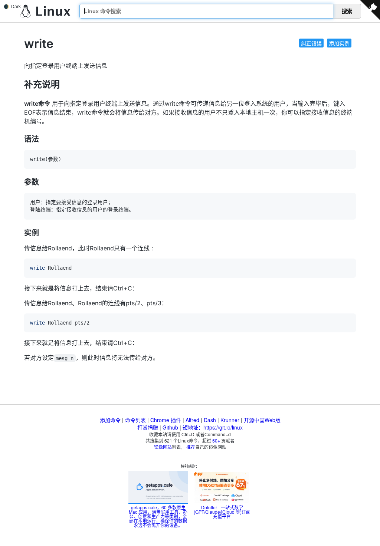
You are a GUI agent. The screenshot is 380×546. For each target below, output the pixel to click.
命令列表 (135, 420)
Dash (210, 420)
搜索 (347, 11)
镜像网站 (163, 447)
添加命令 (110, 420)
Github (170, 427)
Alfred (192, 420)
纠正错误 (311, 43)
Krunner (229, 420)
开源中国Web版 (262, 420)
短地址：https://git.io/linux (213, 427)
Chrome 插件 (165, 420)
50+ (216, 440)
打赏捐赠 (147, 427)
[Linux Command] (45, 11)
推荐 (190, 447)
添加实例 (339, 43)
